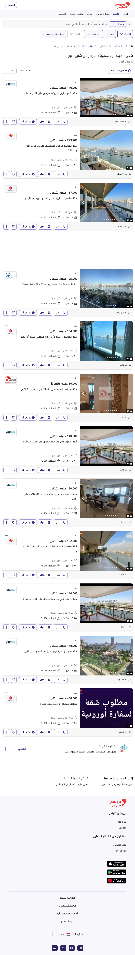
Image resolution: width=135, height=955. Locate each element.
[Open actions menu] (6, 122)
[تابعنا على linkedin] (55, 948)
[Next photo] (130, 98)
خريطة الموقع (67, 921)
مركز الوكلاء (119, 845)
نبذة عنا (122, 821)
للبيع (125, 14)
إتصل (58, 122)
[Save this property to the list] (14, 122)
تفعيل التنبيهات (118, 71)
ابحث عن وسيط (76, 14)
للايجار (116, 14)
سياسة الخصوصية (67, 905)
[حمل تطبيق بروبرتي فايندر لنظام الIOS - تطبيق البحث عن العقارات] (116, 864)
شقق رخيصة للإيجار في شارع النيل (117, 784)
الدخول (11, 5)
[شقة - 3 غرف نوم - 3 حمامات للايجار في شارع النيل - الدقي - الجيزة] (67, 102)
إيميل (43, 122)
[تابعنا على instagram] (80, 948)
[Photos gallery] (106, 97)
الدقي (102, 46)
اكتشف (62, 14)
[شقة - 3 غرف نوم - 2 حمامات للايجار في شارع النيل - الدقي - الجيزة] (67, 398)
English (79, 934)
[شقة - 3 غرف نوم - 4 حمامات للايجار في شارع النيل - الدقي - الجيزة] (67, 154)
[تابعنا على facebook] (72, 948)
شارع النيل (119, 24)
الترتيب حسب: (25, 71)
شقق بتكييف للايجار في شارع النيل (72, 784)
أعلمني (22, 749)
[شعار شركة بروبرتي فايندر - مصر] (122, 5)
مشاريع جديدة (102, 14)
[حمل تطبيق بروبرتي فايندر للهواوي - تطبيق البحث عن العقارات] (116, 881)
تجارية (89, 14)
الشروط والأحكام (67, 897)
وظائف (122, 827)
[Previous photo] (83, 98)
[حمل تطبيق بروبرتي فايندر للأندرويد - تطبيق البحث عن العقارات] (116, 872)
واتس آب (26, 122)
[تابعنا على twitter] (63, 948)
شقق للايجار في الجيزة (118, 46)
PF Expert (121, 850)
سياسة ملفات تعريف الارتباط (68, 913)
